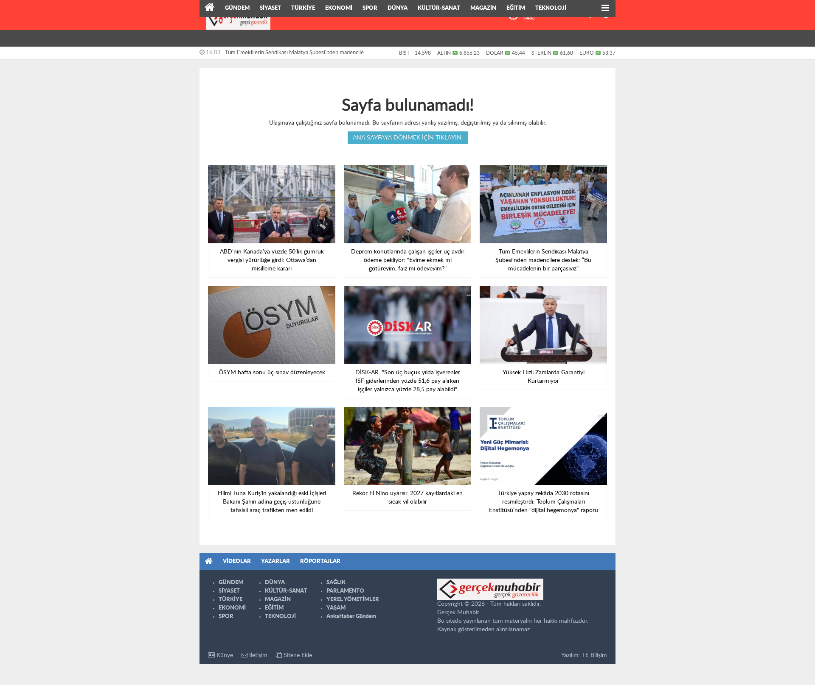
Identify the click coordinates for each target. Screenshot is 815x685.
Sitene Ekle (297, 655)
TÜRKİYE (303, 8)
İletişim (257, 655)
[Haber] (210, 8)
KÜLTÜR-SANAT (439, 8)
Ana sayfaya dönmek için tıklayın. (408, 138)
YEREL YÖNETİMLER (352, 599)
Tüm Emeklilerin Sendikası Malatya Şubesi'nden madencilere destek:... (297, 54)
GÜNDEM (237, 8)
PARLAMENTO (345, 591)
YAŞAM (336, 608)
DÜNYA (398, 8)
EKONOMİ (338, 8)
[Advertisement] (161, 131)
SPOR (370, 8)
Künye (224, 655)
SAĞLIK (336, 582)
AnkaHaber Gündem (351, 616)
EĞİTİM (515, 8)
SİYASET (270, 8)
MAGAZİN (483, 8)
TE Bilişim (594, 655)
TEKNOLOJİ (550, 8)
